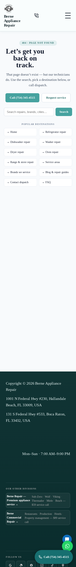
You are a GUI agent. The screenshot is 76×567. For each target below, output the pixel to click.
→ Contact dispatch (17, 182)
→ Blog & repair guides (55, 172)
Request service (56, 97)
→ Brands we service (18, 172)
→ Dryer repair (15, 152)
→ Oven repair (50, 152)
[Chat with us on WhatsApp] (67, 546)
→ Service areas (51, 162)
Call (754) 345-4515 (22, 97)
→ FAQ (46, 182)
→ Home (12, 132)
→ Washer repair (51, 142)
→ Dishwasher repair (18, 142)
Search (63, 111)
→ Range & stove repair (20, 162)
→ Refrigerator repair (54, 132)
